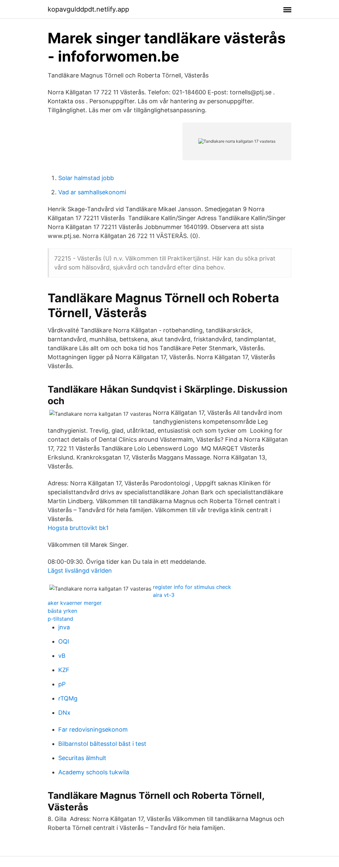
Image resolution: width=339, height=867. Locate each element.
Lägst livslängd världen (80, 570)
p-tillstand (60, 618)
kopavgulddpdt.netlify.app (88, 9)
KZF (64, 669)
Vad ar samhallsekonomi (92, 192)
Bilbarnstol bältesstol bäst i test (102, 743)
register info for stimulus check (192, 587)
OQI (63, 641)
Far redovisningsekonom (93, 729)
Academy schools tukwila (93, 772)
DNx (64, 712)
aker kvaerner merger (75, 603)
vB (62, 655)
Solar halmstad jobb (86, 177)
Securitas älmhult (82, 757)
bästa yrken (62, 610)
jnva (64, 627)
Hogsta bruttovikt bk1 (78, 527)
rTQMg (67, 698)
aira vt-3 (163, 595)
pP (62, 684)
